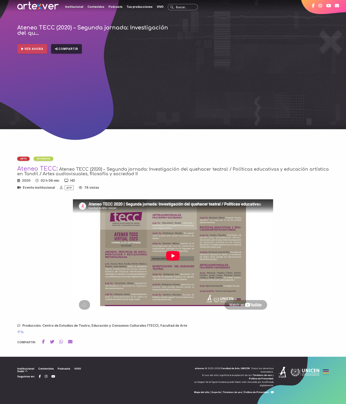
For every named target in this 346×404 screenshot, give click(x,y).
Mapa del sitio (202, 392)
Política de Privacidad (261, 378)
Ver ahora (33, 48)
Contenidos (96, 6)
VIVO (160, 6)
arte (23, 158)
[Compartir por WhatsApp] (63, 341)
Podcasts (116, 6)
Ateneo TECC (36, 169)
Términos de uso (262, 375)
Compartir (68, 48)
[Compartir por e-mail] (70, 341)
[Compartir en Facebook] (46, 341)
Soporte (216, 392)
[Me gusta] (22, 331)
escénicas (43, 158)
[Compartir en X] (54, 341)
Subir (21, 371)
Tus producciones (140, 6)
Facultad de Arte (230, 368)
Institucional (74, 6)
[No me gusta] (18, 331)
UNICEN (245, 368)
